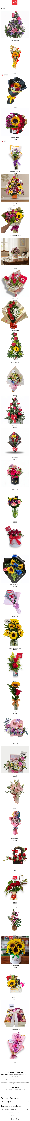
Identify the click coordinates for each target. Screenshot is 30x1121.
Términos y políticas (15, 1115)
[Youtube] (16, 1119)
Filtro (4, 8)
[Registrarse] (27, 1109)
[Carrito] (28, 2)
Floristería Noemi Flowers (16, 1112)
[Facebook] (11, 1119)
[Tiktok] (19, 1119)
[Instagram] (14, 1119)
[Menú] (1, 2)
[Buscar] (4, 2)
